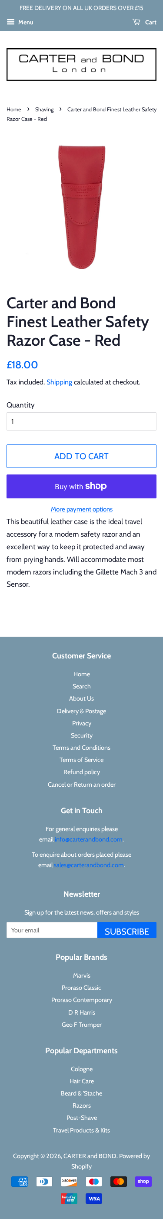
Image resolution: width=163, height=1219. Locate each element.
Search (82, 686)
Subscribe (127, 931)
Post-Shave (82, 1118)
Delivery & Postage (81, 711)
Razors (82, 1105)
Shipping (59, 382)
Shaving (44, 109)
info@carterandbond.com (89, 839)
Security (82, 735)
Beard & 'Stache (81, 1093)
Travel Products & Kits (81, 1130)
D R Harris (81, 1012)
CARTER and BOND (89, 1156)
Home (14, 109)
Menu (25, 22)
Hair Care (82, 1081)
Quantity (21, 405)
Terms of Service (81, 760)
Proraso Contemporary (81, 1000)
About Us (81, 698)
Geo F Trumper (82, 1025)
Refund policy (81, 772)
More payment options (82, 509)
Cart (150, 22)
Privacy (81, 723)
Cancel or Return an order (82, 784)
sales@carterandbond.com (89, 865)
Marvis (81, 975)
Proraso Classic (81, 988)
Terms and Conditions (81, 747)
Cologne (82, 1069)
